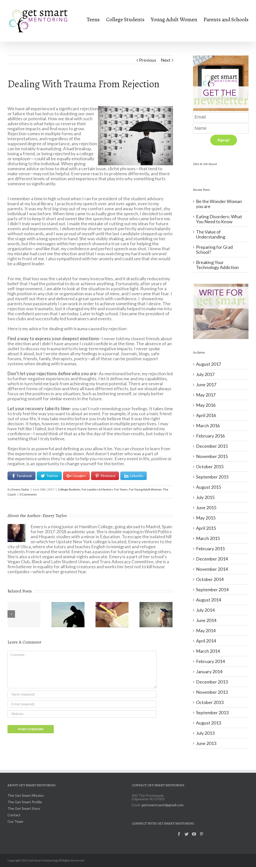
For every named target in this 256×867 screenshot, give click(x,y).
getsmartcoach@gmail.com (163, 805)
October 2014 (210, 579)
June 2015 (206, 507)
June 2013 (206, 743)
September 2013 (212, 712)
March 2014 (208, 651)
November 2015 (212, 456)
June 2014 (206, 620)
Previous (147, 60)
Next (165, 60)
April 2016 (206, 415)
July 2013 (205, 733)
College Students (69, 489)
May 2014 (206, 630)
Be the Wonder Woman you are (219, 203)
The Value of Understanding (210, 234)
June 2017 (206, 384)
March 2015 (208, 538)
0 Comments (28, 494)
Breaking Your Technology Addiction (217, 265)
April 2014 (206, 641)
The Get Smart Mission (26, 796)
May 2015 (206, 517)
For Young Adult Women (145, 489)
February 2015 (210, 548)
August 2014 (208, 599)
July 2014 (205, 610)
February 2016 (210, 435)
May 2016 (206, 405)
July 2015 (205, 497)
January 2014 (209, 671)
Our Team (15, 822)
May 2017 (206, 395)
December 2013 (212, 681)
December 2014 (212, 559)
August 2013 (208, 723)
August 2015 (208, 487)
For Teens (121, 489)
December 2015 (212, 446)
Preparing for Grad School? (214, 249)
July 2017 (205, 374)
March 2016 (208, 425)
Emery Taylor (20, 489)
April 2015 (206, 528)
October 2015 (210, 466)
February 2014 (210, 661)
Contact (14, 815)
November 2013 (212, 692)
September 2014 (212, 589)
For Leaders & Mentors (97, 489)
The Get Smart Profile (25, 802)
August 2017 (208, 364)
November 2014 (212, 569)
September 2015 (212, 477)
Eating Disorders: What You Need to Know (219, 219)
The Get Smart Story (24, 808)
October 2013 (210, 702)
